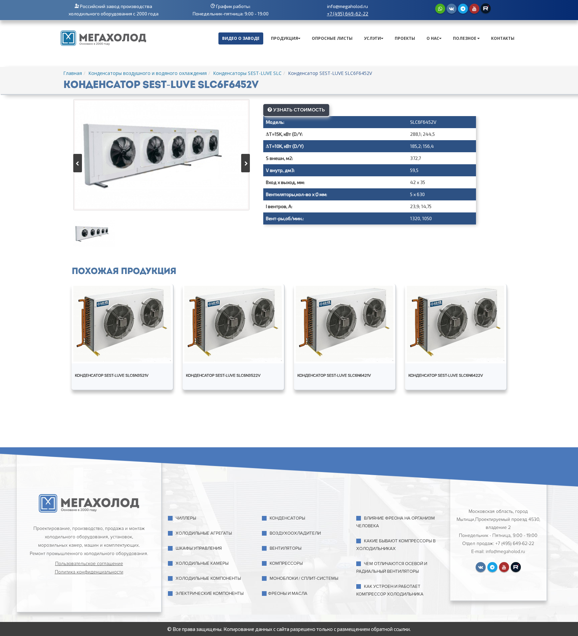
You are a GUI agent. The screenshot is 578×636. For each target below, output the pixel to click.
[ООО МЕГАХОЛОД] (103, 37)
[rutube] (486, 8)
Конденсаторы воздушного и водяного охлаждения (147, 73)
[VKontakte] (452, 9)
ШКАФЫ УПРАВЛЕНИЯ (199, 548)
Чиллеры (186, 518)
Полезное (465, 38)
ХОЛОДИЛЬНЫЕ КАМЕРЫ (202, 563)
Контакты (502, 38)
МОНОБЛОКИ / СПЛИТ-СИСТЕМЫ (304, 578)
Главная (72, 73)
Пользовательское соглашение (89, 563)
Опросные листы (332, 38)
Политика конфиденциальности (89, 572)
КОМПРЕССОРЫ (286, 563)
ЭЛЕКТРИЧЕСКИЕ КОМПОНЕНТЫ (210, 593)
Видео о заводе (241, 38)
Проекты (405, 38)
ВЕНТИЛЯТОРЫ (285, 548)
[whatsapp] (440, 9)
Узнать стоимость (298, 110)
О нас (432, 38)
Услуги (372, 38)
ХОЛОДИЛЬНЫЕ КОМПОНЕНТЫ (208, 578)
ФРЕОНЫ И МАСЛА (287, 593)
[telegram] (463, 9)
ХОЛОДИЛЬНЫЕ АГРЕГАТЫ (204, 533)
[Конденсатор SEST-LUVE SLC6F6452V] (161, 155)
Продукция (284, 38)
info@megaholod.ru (347, 6)
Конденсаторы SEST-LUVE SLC (247, 73)
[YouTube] (474, 9)
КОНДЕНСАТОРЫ (287, 518)
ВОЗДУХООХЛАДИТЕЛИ (295, 533)
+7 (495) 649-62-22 (347, 13)
